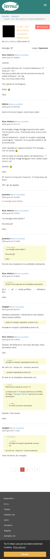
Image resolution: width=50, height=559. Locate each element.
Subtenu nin (9, 514)
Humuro (15, 16)
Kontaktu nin (9, 536)
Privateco (8, 525)
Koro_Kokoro (10, 41)
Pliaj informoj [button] (19, 547)
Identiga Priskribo (20, 394)
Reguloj (7, 530)
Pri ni (6, 504)
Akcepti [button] (25, 554)
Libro (6, 520)
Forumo (5, 16)
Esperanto (8, 498)
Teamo (7, 509)
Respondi (43, 27)
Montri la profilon (21, 55)
